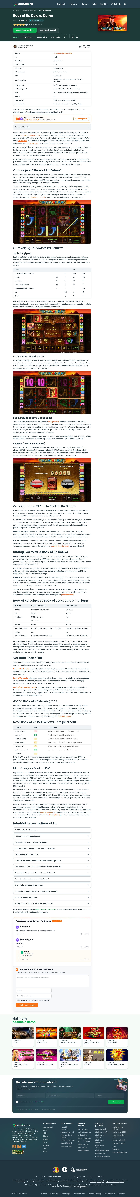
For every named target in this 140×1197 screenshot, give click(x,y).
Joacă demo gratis (24, 30)
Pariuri (94, 4)
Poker (115, 1146)
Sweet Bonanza (83, 1150)
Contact (44, 1194)
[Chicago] (93, 1055)
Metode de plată (119, 1143)
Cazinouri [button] (61, 4)
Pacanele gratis (100, 1129)
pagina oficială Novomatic (45, 909)
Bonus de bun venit (67, 1132)
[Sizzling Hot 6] (117, 1033)
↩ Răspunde (20, 934)
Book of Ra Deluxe (84, 1141)
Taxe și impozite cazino (118, 1136)
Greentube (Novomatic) (63, 53)
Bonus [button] (84, 4)
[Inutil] (87, 934)
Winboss (46, 1145)
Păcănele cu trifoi (101, 1132)
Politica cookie (110, 1194)
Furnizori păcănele (119, 1140)
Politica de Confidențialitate (115, 1182)
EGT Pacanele (100, 1153)
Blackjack (116, 1149)
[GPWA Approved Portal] (25, 1152)
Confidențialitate (79, 1194)
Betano (45, 1130)
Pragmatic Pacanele (102, 1156)
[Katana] (23, 1033)
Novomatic (22, 141)
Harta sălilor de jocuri (120, 1152)
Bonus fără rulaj (66, 1143)
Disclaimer (121, 1194)
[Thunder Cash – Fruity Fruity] (93, 1033)
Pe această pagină (22, 127)
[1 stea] (14, 24)
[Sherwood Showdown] (70, 1033)
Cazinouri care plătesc (118, 1128)
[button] (112, 23)
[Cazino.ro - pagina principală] (22, 1125)
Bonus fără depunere (64, 1128)
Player (45, 1142)
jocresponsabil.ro (82, 1187)
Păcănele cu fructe (102, 1150)
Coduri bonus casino (68, 1140)
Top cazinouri (48, 1127)
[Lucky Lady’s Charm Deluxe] (23, 1055)
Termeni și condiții (94, 1194)
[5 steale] (26, 24)
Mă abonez (116, 1102)
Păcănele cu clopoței (99, 1136)
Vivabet (46, 1139)
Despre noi (54, 1194)
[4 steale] (23, 24)
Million (45, 1133)
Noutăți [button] (103, 4)
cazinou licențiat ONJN (60, 546)
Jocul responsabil (38, 197)
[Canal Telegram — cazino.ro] (24, 1146)
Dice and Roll (82, 1147)
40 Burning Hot (83, 1144)
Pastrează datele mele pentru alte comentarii (34, 1000)
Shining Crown (54, 815)
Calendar (117, 4)
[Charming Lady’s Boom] (46, 1055)
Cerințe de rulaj (66, 1146)
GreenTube (23, 20)
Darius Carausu (28, 45)
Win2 (45, 1151)
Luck (44, 1148)
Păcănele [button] (73, 4)
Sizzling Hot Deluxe (84, 1132)
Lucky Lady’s (82, 1135)
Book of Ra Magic (47, 812)
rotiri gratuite (53, 422)
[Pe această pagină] (88, 127)
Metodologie (65, 1194)
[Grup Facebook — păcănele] (19, 1146)
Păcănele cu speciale (99, 1141)
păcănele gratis (32, 143)
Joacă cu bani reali (48, 30)
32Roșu (45, 1136)
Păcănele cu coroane (99, 1146)
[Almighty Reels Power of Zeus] (70, 1055)
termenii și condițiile (37, 1102)
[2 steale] (17, 24)
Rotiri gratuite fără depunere (67, 1136)
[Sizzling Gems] (46, 1033)
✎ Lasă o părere (81, 119)
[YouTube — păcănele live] (14, 1146)
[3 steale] (20, 24)
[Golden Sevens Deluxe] (117, 1055)
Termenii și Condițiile (97, 1182)
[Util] (82, 934)
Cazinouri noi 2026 (119, 1132)
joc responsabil (67, 594)
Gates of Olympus (84, 1138)
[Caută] (125, 4)
